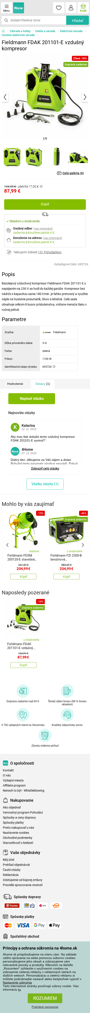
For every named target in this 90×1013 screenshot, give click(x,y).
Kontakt (8, 770)
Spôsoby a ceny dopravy (19, 817)
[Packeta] (12, 905)
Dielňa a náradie (45, 31)
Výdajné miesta (13, 780)
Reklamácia (11, 875)
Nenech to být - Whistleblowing (23, 790)
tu (19, 989)
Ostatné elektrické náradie (18, 35)
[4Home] (5, 31)
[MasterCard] (8, 925)
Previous (7, 544)
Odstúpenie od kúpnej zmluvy (22, 880)
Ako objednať (12, 807)
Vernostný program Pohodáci (23, 812)
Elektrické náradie (71, 31)
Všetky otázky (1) (45, 484)
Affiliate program (14, 785)
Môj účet (8, 859)
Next (82, 544)
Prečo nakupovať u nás (18, 827)
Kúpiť (45, 204)
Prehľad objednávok (16, 864)
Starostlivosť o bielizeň (18, 843)
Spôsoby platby (13, 822)
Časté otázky (12, 870)
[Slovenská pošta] (29, 905)
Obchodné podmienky (17, 837)
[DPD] (43, 905)
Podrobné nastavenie (45, 1007)
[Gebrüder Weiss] (56, 905)
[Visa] (23, 925)
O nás (7, 775)
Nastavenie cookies (16, 832)
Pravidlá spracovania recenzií (22, 885)
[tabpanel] (45, 97)
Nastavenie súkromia (17, 982)
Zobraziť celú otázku (45, 468)
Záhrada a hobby (20, 31)
